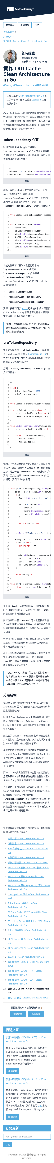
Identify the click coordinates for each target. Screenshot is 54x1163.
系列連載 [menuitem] (24, 25)
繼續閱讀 (12, 1071)
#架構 (38, 85)
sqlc (40, 1105)
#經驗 (45, 85)
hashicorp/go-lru (37, 353)
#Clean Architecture (23, 85)
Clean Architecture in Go (31, 95)
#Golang (7, 85)
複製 (27, 181)
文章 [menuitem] (37, 25)
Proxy (25, 308)
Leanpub (36, 99)
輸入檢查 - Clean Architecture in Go (26, 956)
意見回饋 (36, 1014)
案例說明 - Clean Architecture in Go (26, 857)
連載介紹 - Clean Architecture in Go (26, 838)
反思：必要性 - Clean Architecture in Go (28, 997)
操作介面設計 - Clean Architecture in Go (28, 862)
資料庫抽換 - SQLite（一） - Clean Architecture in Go (27, 1081)
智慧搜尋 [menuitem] (10, 25)
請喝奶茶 (17, 1014)
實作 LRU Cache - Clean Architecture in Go (25, 41)
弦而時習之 (8, 32)
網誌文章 (7, 36)
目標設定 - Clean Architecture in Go (26, 843)
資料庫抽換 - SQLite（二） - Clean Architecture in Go (27, 1039)
